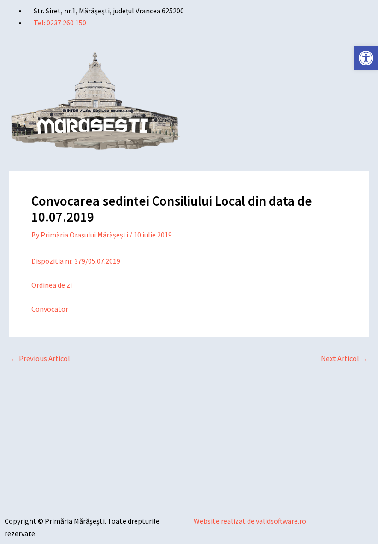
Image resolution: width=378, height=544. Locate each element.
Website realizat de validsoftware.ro (250, 521)
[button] (283, 55)
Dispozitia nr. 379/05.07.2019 (75, 261)
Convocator (49, 308)
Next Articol (344, 358)
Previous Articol (40, 358)
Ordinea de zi (51, 285)
